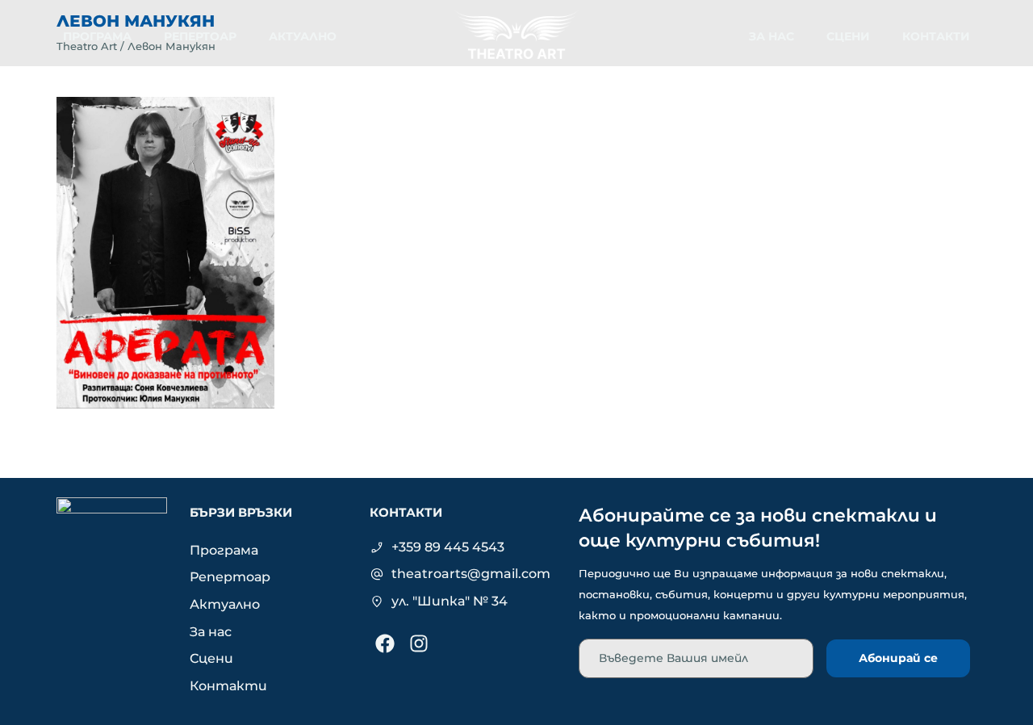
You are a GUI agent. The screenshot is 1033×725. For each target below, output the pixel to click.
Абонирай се (898, 658)
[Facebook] (385, 643)
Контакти (936, 36)
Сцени (848, 36)
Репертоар (200, 36)
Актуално (303, 36)
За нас (771, 36)
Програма (97, 36)
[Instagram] (419, 643)
